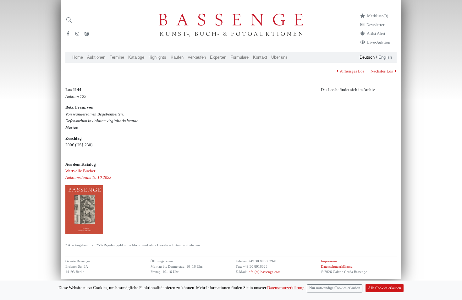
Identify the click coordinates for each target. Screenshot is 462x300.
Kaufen (177, 57)
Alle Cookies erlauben (384, 288)
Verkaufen (197, 57)
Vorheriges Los (351, 71)
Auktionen (96, 57)
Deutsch (367, 57)
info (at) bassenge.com (264, 272)
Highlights (157, 57)
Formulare (239, 57)
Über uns (279, 57)
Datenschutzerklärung (337, 266)
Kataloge (136, 57)
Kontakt (260, 57)
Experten (218, 57)
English (385, 57)
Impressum (329, 261)
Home (77, 57)
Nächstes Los (382, 71)
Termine (117, 57)
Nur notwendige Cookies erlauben (334, 288)
